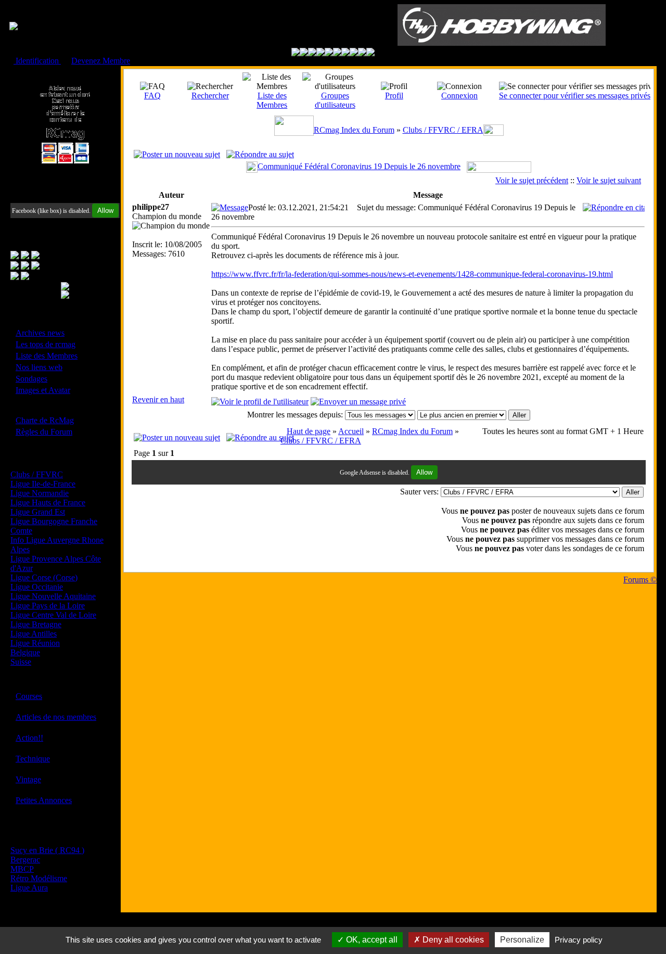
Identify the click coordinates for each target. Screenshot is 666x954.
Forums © (640, 579)
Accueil (351, 431)
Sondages (31, 378)
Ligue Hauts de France (47, 502)
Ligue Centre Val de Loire (53, 614)
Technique (33, 758)
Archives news (40, 332)
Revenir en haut (158, 399)
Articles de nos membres (56, 717)
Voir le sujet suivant (609, 180)
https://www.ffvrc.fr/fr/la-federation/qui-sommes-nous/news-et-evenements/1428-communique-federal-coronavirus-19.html (412, 274)
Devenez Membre (100, 60)
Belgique (25, 652)
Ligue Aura (29, 887)
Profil (394, 95)
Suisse (20, 661)
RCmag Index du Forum (354, 129)
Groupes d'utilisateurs (335, 100)
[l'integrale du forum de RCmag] (295, 53)
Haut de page (308, 431)
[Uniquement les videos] (304, 53)
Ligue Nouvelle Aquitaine (53, 596)
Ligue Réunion (35, 643)
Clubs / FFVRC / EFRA (443, 129)
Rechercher (210, 95)
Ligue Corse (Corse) (44, 577)
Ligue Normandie (39, 493)
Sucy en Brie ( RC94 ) (47, 850)
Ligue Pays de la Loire (47, 605)
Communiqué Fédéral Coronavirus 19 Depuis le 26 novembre (359, 166)
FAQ (152, 95)
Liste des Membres (47, 355)
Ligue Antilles (33, 633)
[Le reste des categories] (362, 53)
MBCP (22, 868)
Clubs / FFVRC (36, 474)
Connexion (459, 95)
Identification (37, 60)
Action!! (29, 737)
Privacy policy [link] (579, 939)
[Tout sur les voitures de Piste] (337, 53)
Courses (29, 696)
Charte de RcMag (45, 420)
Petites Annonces (44, 800)
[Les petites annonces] (370, 53)
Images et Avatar (43, 390)
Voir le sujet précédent (531, 180)
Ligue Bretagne (35, 624)
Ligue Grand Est (37, 511)
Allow (105, 210)
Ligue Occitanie (36, 586)
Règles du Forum (44, 431)
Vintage (28, 779)
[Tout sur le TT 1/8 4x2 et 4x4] (312, 53)
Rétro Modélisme (38, 878)
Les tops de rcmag (45, 344)
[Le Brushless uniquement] (320, 53)
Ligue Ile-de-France (42, 483)
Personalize (522, 939)
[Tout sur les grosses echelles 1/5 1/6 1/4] (354, 53)
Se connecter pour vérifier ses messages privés (574, 95)
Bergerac (25, 859)
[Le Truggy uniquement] (329, 53)
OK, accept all (371, 939)
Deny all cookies (452, 939)
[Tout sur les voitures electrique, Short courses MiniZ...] (345, 53)
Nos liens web (39, 367)
